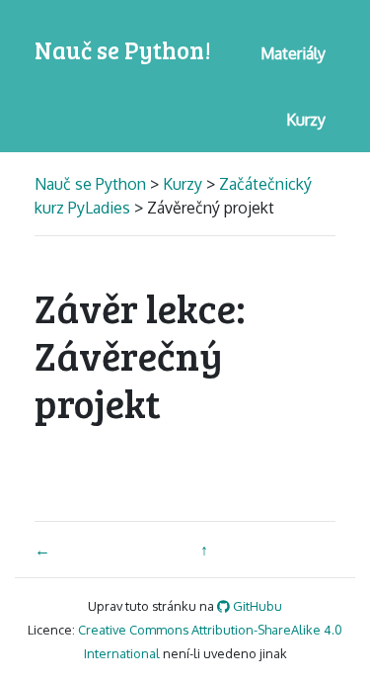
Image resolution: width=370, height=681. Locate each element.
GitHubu (256, 606)
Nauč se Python (92, 184)
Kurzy (182, 184)
